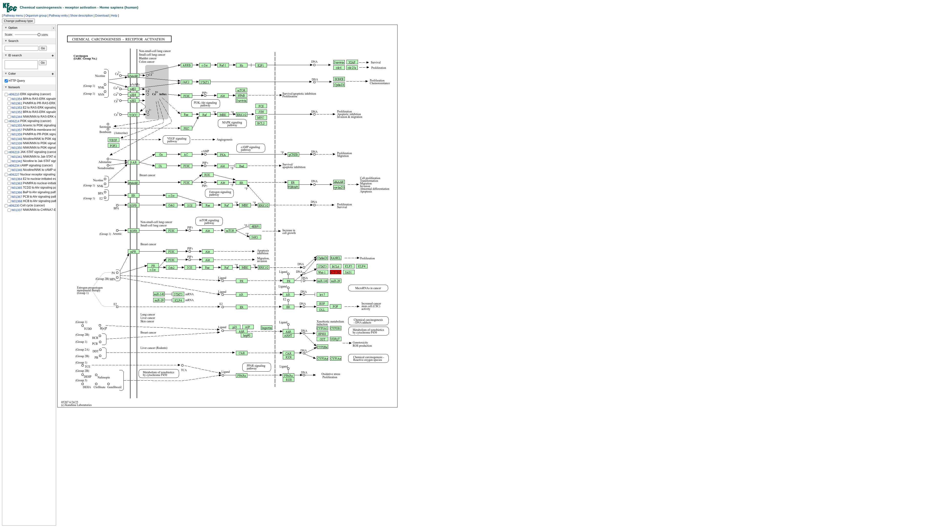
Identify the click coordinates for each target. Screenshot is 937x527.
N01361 (16, 103)
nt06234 (14, 165)
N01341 (16, 156)
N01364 (16, 179)
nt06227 (14, 174)
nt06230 (14, 205)
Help (114, 15)
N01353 (16, 108)
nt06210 (14, 94)
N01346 (16, 170)
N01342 (16, 161)
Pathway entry (58, 15)
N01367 (16, 197)
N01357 (16, 130)
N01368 (16, 201)
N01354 (16, 99)
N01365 (16, 188)
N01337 (16, 210)
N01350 (16, 148)
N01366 (16, 192)
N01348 (16, 139)
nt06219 (14, 152)
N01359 (16, 134)
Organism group (36, 15)
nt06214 (14, 121)
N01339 (16, 143)
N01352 (16, 112)
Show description (81, 15)
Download (102, 15)
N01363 (16, 183)
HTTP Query (16, 80)
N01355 (16, 125)
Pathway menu (13, 15)
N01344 (16, 116)
